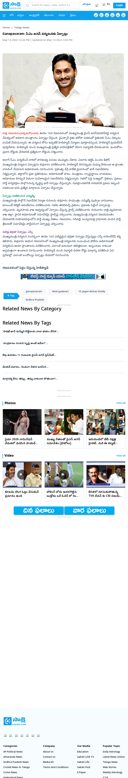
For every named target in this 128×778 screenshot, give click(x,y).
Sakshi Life (83, 762)
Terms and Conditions (55, 767)
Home (6, 27)
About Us (48, 752)
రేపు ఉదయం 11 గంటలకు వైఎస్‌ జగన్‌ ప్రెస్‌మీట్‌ (58, 355)
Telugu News (110, 762)
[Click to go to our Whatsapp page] (101, 15)
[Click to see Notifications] (96, 5)
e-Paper (81, 772)
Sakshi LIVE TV (85, 757)
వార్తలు (20, 15)
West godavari (60, 291)
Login (119, 5)
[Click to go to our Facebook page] (96, 15)
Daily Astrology (111, 752)
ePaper (86, 4)
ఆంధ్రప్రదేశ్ (34, 15)
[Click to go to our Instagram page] (112, 15)
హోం (12, 15)
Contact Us (49, 757)
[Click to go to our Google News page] (123, 15)
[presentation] (7, 421)
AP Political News (13, 752)
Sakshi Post (83, 767)
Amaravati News (12, 757)
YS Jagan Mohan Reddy (92, 291)
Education (82, 752)
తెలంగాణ (49, 15)
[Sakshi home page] (14, 721)
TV (108, 4)
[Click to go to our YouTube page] (118, 15)
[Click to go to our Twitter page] (107, 15)
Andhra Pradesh (35, 300)
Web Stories (109, 767)
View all (121, 403)
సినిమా (62, 15)
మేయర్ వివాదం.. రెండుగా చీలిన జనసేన (61, 367)
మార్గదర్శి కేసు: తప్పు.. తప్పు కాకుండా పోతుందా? (63, 379)
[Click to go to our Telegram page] (33, 735)
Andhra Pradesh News (16, 762)
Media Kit (48, 762)
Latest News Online (114, 757)
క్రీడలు (73, 15)
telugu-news (22, 27)
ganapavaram (34, 291)
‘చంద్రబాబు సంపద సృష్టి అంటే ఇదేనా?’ (62, 343)
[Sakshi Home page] (11, 5)
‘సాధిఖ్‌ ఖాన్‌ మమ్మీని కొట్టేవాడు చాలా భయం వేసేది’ (63, 331)
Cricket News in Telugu (16, 767)
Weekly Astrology (112, 772)
